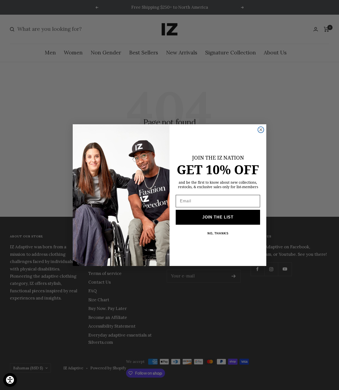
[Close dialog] (261, 130)
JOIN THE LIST (218, 217)
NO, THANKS (218, 233)
